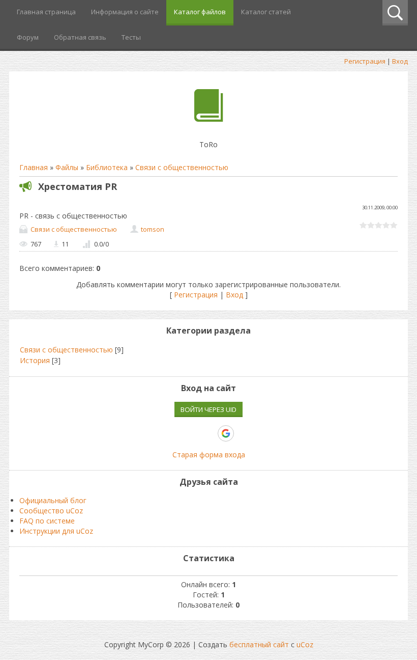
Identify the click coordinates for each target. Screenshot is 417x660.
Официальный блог (52, 500)
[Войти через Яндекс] (208, 433)
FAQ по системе (47, 521)
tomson (152, 229)
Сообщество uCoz (51, 510)
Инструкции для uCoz (56, 531)
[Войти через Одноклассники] (243, 433)
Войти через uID (208, 409)
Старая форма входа (208, 454)
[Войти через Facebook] (190, 433)
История (35, 360)
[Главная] (208, 119)
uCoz (304, 644)
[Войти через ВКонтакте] (173, 433)
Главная (33, 167)
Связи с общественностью (181, 167)
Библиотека (107, 167)
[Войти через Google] (226, 433)
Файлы (66, 167)
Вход (400, 61)
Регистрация (364, 61)
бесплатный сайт (259, 644)
